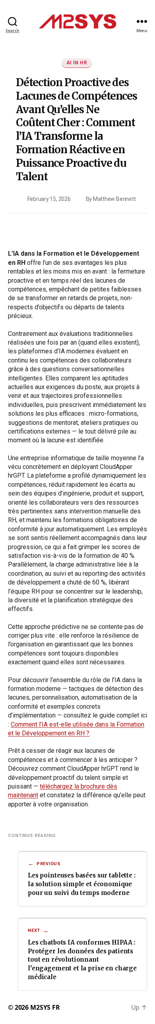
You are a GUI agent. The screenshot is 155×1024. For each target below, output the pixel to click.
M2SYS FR (45, 1007)
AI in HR (76, 63)
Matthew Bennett (114, 199)
